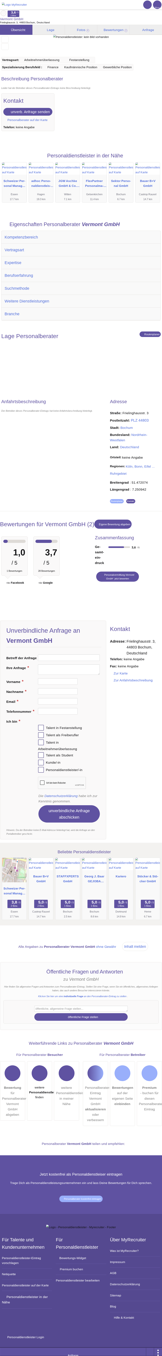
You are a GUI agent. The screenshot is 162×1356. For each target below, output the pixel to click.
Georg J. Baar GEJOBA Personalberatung (94, 879)
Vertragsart (14, 250)
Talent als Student (59, 755)
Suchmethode (17, 288)
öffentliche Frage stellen (82, 1017)
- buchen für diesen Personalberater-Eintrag (150, 1098)
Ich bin (12, 721)
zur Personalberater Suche (3, 13)
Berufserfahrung (19, 275)
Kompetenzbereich (21, 237)
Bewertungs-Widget (72, 1258)
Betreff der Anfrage (21, 658)
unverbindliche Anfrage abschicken (69, 814)
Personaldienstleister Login (25, 1337)
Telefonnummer (19, 712)
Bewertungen (114, 30)
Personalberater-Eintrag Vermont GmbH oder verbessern (96, 1104)
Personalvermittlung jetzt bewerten (119, 576)
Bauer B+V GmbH (148, 183)
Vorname (13, 682)
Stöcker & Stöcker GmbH (147, 879)
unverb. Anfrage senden (30, 112)
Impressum (117, 1262)
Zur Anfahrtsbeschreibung (133, 680)
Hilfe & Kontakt (124, 1317)
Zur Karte (121, 673)
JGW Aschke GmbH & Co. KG (67, 184)
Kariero (121, 876)
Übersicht (17, 30)
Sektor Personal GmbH (121, 183)
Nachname (15, 692)
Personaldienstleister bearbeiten (78, 1280)
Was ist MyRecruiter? (124, 1250)
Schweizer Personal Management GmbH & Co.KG (14, 184)
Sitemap (115, 1295)
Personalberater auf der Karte (27, 120)
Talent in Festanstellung (64, 728)
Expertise (13, 262)
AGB (113, 1273)
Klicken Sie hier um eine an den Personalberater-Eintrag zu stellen (82, 996)
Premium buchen (71, 1269)
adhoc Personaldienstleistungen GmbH (41, 184)
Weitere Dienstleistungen (27, 301)
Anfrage (147, 30)
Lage (50, 30)
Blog (113, 1306)
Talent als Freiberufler (62, 735)
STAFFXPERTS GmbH (68, 879)
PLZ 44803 (140, 420)
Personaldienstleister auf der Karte (25, 1285)
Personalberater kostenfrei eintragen (82, 1199)
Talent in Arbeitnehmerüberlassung (57, 746)
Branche (12, 314)
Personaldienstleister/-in (64, 770)
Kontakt (130, 501)
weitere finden (40, 1092)
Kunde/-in (53, 762)
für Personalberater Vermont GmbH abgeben (13, 1101)
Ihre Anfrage (16, 668)
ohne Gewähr (106, 946)
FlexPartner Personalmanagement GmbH (94, 184)
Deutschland (129, 447)
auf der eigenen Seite (122, 1096)
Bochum (126, 428)
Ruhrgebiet (118, 473)
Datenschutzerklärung (61, 796)
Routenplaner (152, 334)
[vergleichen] (5, 46)
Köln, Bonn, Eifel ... (140, 466)
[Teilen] (150, 1352)
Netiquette (9, 1274)
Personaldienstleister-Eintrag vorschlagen (21, 1260)
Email (11, 702)
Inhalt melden (135, 946)
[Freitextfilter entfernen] (147, 4)
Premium (154, 159)
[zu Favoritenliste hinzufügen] (5, 39)
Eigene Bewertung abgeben (114, 524)
